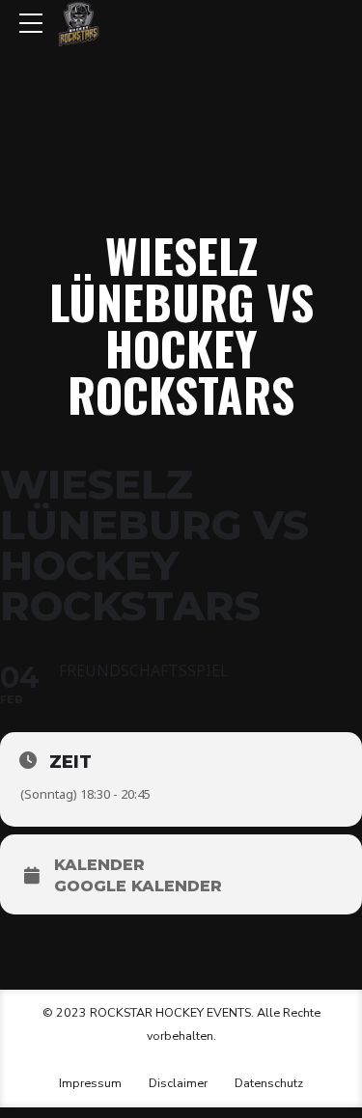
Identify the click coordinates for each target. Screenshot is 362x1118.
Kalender (99, 865)
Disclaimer (178, 1083)
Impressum (90, 1083)
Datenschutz (269, 1083)
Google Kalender (138, 886)
